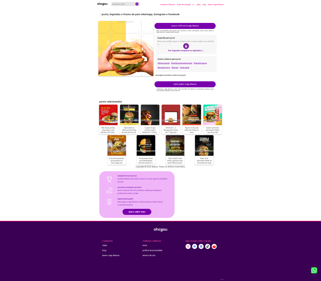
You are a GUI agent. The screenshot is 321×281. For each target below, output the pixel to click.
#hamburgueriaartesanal (181, 63)
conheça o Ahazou (167, 5)
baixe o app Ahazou (216, 5)
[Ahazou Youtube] (214, 246)
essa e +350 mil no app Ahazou (185, 26)
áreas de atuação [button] (184, 5)
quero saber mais (137, 212)
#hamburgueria (200, 63)
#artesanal (184, 67)
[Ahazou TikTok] (207, 246)
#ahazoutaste (163, 63)
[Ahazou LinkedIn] (201, 246)
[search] (136, 4)
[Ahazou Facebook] (194, 246)
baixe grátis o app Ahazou (185, 84)
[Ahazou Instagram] (188, 246)
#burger (174, 67)
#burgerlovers (163, 67)
